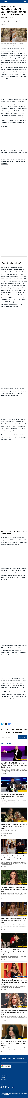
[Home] (5, 1)
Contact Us (3, 1084)
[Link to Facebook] (1, 1087)
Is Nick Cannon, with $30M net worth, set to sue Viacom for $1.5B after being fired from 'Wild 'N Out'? (13, 161)
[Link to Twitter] (6, 1087)
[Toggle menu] (25, 1)
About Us (2, 1072)
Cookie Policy (3, 1079)
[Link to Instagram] (3, 1087)
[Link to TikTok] (10, 1087)
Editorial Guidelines (4, 1075)
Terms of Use (3, 1081)
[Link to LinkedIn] (13, 1087)
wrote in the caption (12, 306)
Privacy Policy (3, 1077)
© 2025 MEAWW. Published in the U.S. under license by (11, 1058)
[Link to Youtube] (8, 1087)
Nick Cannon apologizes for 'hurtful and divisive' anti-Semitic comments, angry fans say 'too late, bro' (14, 152)
